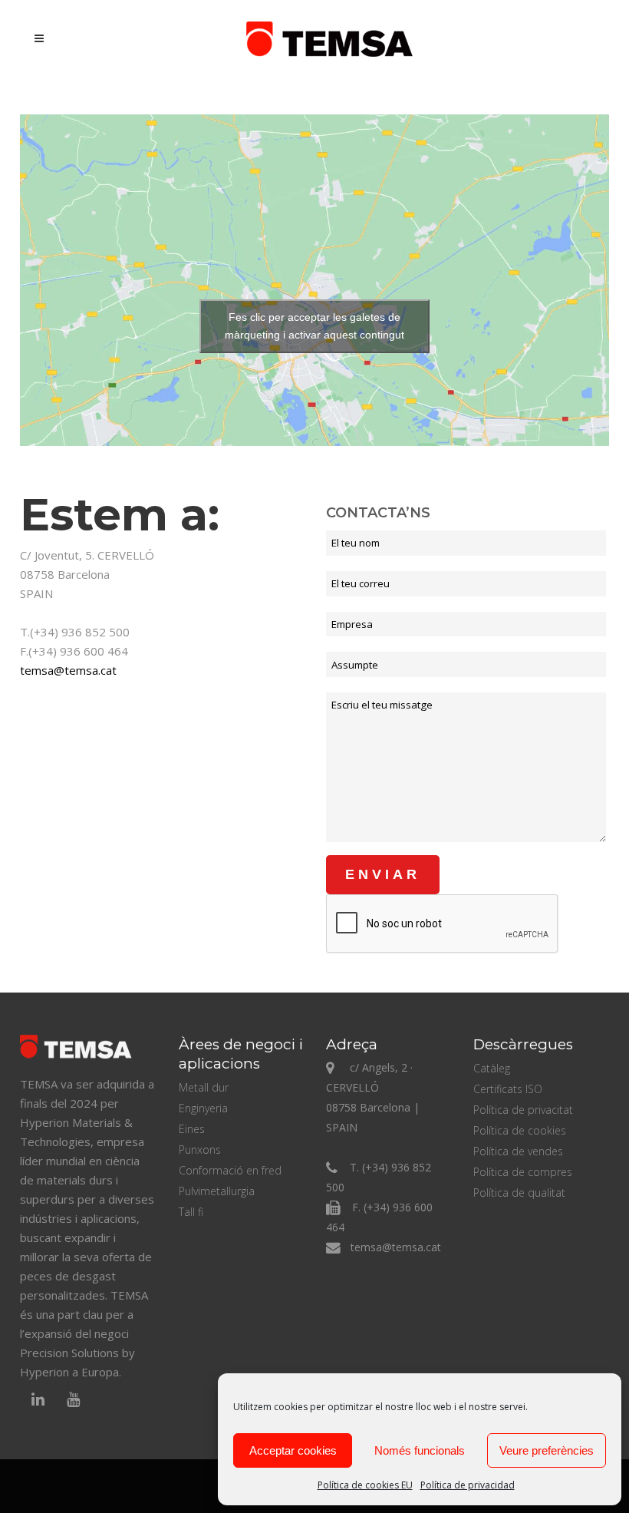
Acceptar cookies (293, 1450)
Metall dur (204, 1087)
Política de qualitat (519, 1192)
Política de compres (522, 1171)
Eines (192, 1129)
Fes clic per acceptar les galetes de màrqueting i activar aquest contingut (314, 326)
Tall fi (191, 1211)
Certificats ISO (507, 1089)
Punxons (200, 1149)
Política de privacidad (467, 1485)
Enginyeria (203, 1108)
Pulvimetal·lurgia (217, 1191)
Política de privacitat (523, 1109)
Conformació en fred (230, 1170)
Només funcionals (419, 1450)
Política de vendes (518, 1151)
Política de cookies (519, 1130)
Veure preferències (546, 1450)
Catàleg (491, 1068)
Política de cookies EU (365, 1485)
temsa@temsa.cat (68, 670)
